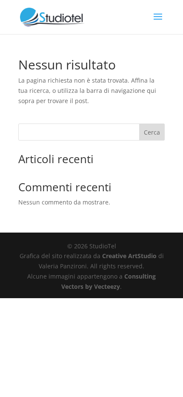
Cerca (152, 132)
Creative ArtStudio (129, 256)
